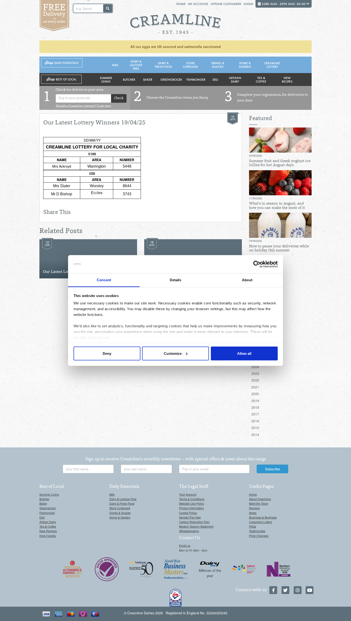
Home (181, 3)
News (252, 513)
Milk (115, 65)
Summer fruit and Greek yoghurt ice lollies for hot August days (279, 163)
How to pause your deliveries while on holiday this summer (279, 248)
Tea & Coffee (261, 79)
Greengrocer (171, 79)
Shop (62, 62)
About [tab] (247, 280)
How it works (47, 536)
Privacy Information (191, 508)
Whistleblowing (189, 531)
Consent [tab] (104, 280)
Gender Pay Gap (190, 517)
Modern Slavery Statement (196, 526)
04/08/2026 (255, 241)
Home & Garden (245, 65)
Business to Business (263, 517)
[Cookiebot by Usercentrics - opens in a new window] (257, 264)
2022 (255, 380)
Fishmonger (195, 79)
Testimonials (257, 531)
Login (248, 3)
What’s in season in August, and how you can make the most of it (277, 206)
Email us (184, 545)
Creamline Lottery (272, 65)
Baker (147, 79)
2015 (255, 427)
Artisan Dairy (235, 79)
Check (118, 98)
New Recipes (287, 79)
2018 (255, 407)
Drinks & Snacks (217, 65)
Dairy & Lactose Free (136, 64)
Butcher (129, 79)
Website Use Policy (191, 503)
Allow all (244, 353)
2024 (255, 366)
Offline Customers (226, 3)
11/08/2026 (255, 198)
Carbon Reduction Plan (194, 522)
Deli (215, 79)
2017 (255, 414)
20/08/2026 (255, 155)
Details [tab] (175, 280)
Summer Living (106, 79)
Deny (107, 353)
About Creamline (260, 499)
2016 (255, 421)
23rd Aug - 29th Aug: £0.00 (283, 3)
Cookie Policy (188, 513)
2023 (255, 373)
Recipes (254, 508)
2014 (255, 434)
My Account (198, 3)
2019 (255, 400)
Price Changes (258, 536)
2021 (255, 387)
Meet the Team (258, 503)
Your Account (187, 494)
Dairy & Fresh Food (163, 65)
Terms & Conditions (191, 499)
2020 (255, 393)
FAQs (252, 526)
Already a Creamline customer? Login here (83, 106)
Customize (173, 353)
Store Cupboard (190, 65)
